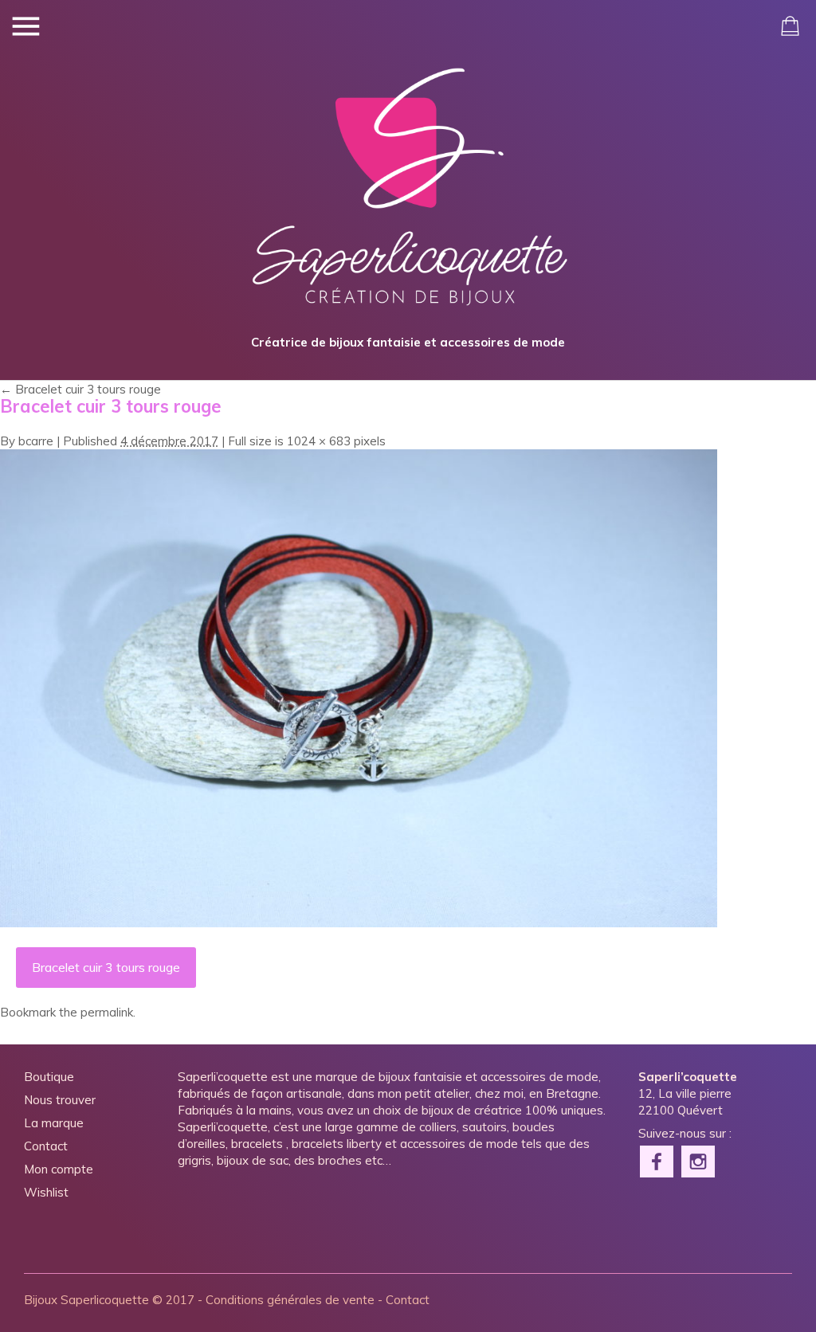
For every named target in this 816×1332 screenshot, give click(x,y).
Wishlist (46, 1192)
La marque (54, 1122)
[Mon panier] (790, 26)
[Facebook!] (657, 1160)
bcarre (35, 441)
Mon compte (58, 1169)
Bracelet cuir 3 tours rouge (80, 389)
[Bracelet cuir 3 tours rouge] (358, 922)
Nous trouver (60, 1099)
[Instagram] (699, 1160)
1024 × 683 (319, 441)
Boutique (49, 1076)
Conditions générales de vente (290, 1299)
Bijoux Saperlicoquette (86, 1299)
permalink (106, 1012)
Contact (46, 1146)
